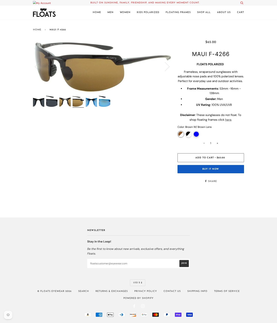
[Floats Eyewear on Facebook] (134, 307)
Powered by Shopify (138, 298)
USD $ (136, 283)
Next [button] (165, 66)
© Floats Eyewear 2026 (54, 291)
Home (97, 12)
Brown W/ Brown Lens (181, 134)
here (228, 120)
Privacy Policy (145, 291)
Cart (240, 12)
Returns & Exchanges (112, 291)
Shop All (204, 12)
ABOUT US (224, 12)
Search (83, 291)
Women (125, 12)
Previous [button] (39, 66)
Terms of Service (227, 291)
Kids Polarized (148, 12)
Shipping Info (197, 291)
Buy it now (210, 169)
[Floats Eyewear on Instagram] (143, 307)
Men (110, 12)
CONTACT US (172, 291)
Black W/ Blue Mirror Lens (196, 134)
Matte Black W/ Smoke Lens (188, 134)
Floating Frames (178, 12)
